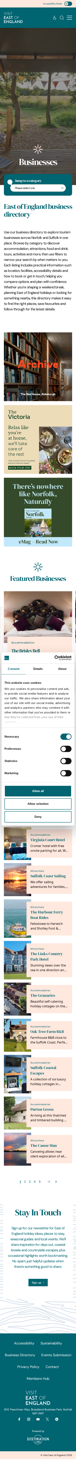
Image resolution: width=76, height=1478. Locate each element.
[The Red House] (38, 366)
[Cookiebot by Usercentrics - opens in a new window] (55, 657)
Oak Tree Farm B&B (47, 1031)
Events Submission (56, 1355)
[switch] (66, 749)
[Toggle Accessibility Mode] (68, 4)
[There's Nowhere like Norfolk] (38, 512)
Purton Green (42, 1109)
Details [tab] (38, 668)
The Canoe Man (43, 1145)
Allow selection (38, 803)
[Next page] (48, 1181)
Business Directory (20, 1355)
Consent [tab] (13, 668)
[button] (69, 18)
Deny (38, 816)
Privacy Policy (28, 1367)
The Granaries (42, 995)
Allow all (38, 791)
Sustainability (51, 1343)
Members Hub (38, 1378)
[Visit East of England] (13, 17)
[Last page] (56, 1181)
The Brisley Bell (25, 651)
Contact (52, 1367)
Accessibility (24, 1343)
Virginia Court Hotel (47, 840)
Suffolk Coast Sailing (48, 876)
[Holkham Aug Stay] (38, 439)
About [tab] (62, 668)
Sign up (36, 1282)
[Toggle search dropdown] (62, 18)
